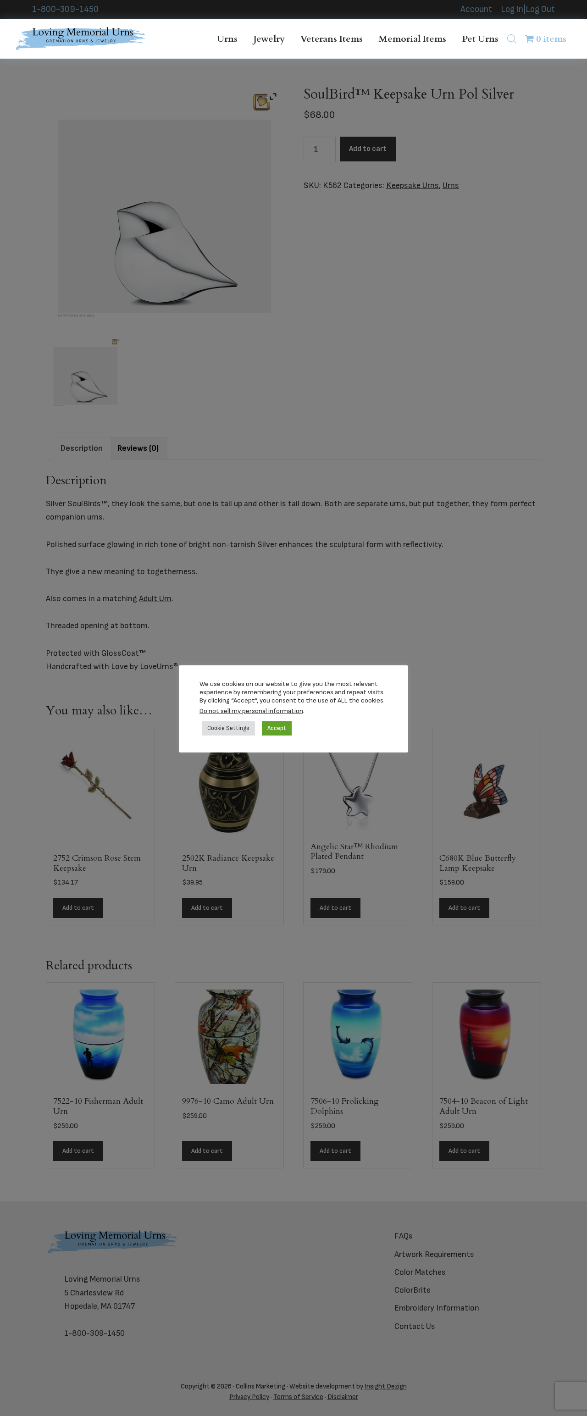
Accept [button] (276, 728)
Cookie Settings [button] (228, 728)
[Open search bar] (511, 39)
